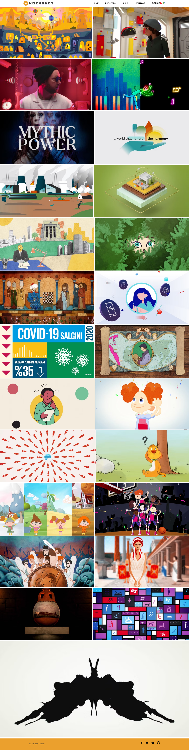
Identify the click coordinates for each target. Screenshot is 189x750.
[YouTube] (153, 742)
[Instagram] (158, 742)
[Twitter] (147, 742)
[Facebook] (141, 742)
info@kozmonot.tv (36, 744)
